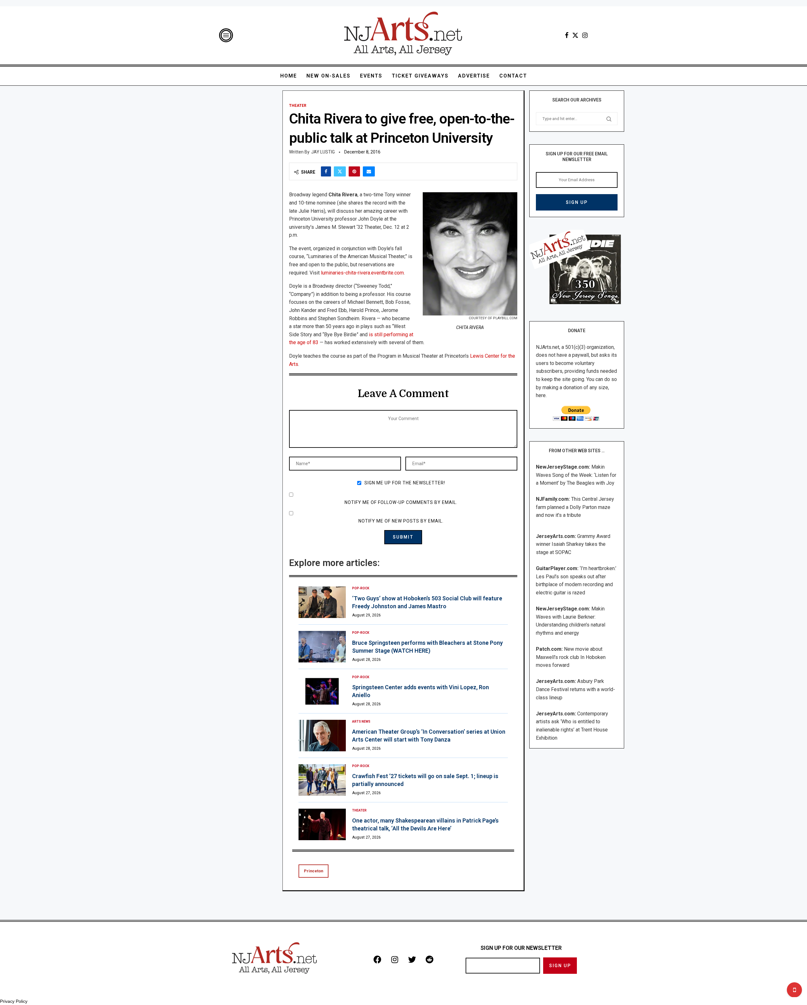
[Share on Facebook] (326, 171)
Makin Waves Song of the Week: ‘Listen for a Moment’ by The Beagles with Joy (576, 475)
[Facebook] (567, 35)
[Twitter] (575, 35)
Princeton (313, 871)
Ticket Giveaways (420, 76)
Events (371, 76)
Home (288, 76)
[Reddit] (429, 959)
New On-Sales (328, 76)
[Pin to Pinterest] (354, 171)
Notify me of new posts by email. (401, 520)
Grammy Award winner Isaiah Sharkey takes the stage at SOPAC (573, 544)
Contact (513, 76)
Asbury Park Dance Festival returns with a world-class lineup (575, 689)
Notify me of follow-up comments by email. (401, 502)
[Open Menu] (226, 35)
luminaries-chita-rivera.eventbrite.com (362, 273)
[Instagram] (585, 35)
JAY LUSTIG (323, 151)
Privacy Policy (13, 1001)
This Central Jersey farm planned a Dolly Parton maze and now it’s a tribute (575, 507)
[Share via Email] (369, 171)
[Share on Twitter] (340, 171)
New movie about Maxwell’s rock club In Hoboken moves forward (571, 657)
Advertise (474, 76)
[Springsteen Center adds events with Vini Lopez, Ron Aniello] (322, 691)
